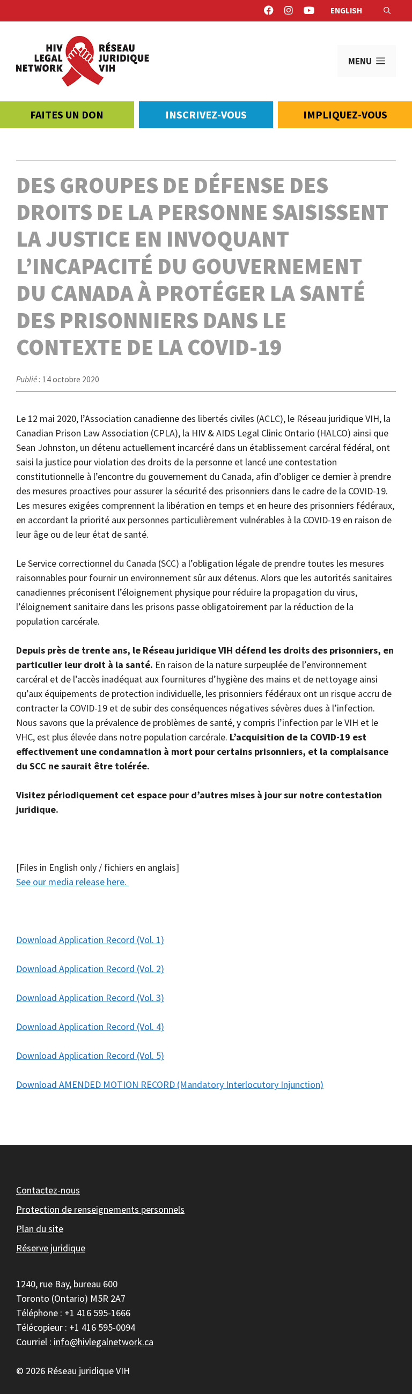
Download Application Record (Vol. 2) (90, 968)
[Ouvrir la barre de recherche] (387, 10)
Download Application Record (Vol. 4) (90, 1026)
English (346, 10)
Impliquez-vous (345, 114)
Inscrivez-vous (206, 114)
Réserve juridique (50, 1248)
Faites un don (67, 114)
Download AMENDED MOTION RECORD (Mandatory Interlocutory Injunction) (169, 1084)
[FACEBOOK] (269, 10)
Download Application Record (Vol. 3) (90, 997)
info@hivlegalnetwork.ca (103, 1342)
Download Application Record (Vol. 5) (90, 1055)
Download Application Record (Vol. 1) (90, 939)
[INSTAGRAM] (288, 10)
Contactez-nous (48, 1190)
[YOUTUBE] (309, 10)
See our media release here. (72, 882)
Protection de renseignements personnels (100, 1209)
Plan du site (39, 1228)
